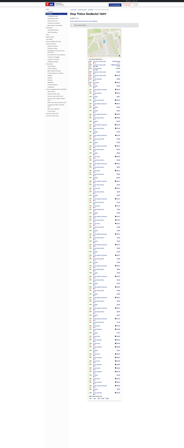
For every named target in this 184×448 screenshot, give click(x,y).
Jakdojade (50, 82)
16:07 (118, 297)
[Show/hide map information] (119, 56)
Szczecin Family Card (52, 113)
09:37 (118, 170)
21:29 (118, 389)
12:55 (118, 230)
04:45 (118, 86)
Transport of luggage (54, 57)
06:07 (118, 103)
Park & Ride (49, 39)
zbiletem (50, 80)
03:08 (118, 75)
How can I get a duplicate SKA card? (56, 99)
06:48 (118, 117)
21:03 (118, 382)
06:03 (118, 100)
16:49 (118, 311)
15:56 (118, 294)
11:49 (118, 209)
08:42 (118, 156)
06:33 (118, 114)
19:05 (118, 354)
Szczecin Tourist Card (52, 115)
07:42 (118, 135)
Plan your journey (52, 21)
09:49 (118, 174)
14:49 (118, 269)
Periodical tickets (52, 48)
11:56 (118, 213)
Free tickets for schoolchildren (56, 54)
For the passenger (115, 5)
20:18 (118, 371)
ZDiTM (135, 5)
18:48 (118, 347)
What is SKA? (51, 91)
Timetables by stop (53, 18)
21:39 (118, 392)
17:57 (118, 332)
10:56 (118, 195)
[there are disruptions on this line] (90, 63)
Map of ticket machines (54, 71)
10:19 (118, 184)
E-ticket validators (53, 84)
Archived (50, 11)
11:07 (118, 199)
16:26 (118, 304)
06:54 (118, 121)
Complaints (51, 87)
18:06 (118, 336)
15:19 (118, 280)
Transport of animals (53, 59)
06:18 (118, 107)
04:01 (118, 82)
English (129, 1)
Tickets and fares (51, 44)
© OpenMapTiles (103, 55)
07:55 (118, 142)
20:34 (118, 378)
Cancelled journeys (53, 30)
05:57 (118, 96)
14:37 (118, 265)
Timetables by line (53, 16)
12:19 (118, 220)
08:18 (118, 149)
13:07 (118, 234)
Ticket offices (51, 66)
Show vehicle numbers (80, 25)
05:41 (118, 93)
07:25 (118, 132)
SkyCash (50, 77)
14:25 (118, 262)
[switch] (72, 25)
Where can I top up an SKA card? (57, 102)
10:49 (118, 191)
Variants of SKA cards (54, 94)
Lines (47, 34)
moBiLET (50, 75)
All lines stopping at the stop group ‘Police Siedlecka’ (84, 21)
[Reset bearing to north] (119, 34)
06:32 (118, 110)
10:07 (118, 181)
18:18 (118, 340)
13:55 (118, 251)
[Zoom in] (119, 30)
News (47, 9)
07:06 (118, 124)
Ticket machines (52, 68)
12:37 (118, 223)
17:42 (118, 325)
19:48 (118, 364)
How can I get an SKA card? (55, 96)
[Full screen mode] (119, 37)
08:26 (118, 153)
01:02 (118, 68)
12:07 (118, 216)
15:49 (118, 290)
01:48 (118, 72)
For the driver (127, 5)
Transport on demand (54, 23)
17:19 (118, 322)
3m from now (116, 61)
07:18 (118, 128)
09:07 (118, 163)
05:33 (118, 89)
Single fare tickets (53, 46)
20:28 (118, 375)
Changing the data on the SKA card (56, 105)
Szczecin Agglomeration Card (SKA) (56, 89)
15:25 (118, 283)
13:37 (118, 244)
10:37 (118, 188)
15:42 (118, 287)
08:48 (118, 160)
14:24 (118, 258)
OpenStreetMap (114, 55)
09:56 (118, 177)
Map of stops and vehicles (55, 25)
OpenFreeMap (96, 55)
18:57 (118, 350)
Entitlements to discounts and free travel (56, 51)
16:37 (118, 308)
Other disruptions (52, 32)
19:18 (118, 357)
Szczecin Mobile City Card (53, 41)
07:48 (118, 139)
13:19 (118, 237)
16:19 (118, 301)
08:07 (118, 146)
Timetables (49, 14)
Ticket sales (49, 64)
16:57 (118, 315)
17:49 (118, 329)
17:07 (118, 318)
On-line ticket (51, 111)
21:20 (118, 385)
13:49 (118, 248)
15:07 (118, 276)
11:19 (118, 202)
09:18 (118, 167)
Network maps (50, 37)
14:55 (118, 273)
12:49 (118, 227)
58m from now (116, 65)
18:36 (118, 343)
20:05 (118, 368)
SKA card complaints (53, 109)
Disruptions (49, 27)
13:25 (118, 241)
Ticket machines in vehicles (55, 73)
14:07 (118, 255)
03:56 (118, 79)
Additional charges (53, 61)
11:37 (118, 206)
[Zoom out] (119, 32)
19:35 (118, 361)
